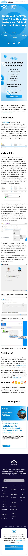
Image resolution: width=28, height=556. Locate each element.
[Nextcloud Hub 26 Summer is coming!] (4, 1)
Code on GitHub (13, 506)
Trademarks (4, 506)
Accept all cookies (14, 546)
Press (4, 501)
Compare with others (13, 510)
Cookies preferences (8, 526)
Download (13, 489)
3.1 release (6, 122)
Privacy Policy (19, 540)
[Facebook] (18, 526)
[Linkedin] (25, 526)
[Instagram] (21, 526)
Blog (5, 423)
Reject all (14, 549)
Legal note (4, 504)
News (15, 35)
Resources (13, 486)
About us (4, 490)
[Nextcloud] (9, 7)
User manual (13, 497)
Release (15, 37)
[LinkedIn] (19, 42)
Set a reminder (14, 96)
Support (23, 489)
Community (9, 423)
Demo (22, 494)
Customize (13, 552)
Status (13, 518)
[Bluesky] (14, 42)
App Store (13, 492)
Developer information (13, 503)
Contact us (22, 497)
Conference (15, 423)
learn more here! (17, 377)
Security (13, 500)
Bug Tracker (22, 500)
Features (4, 512)
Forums (22, 492)
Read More (6, 445)
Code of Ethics (4, 518)
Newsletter (13, 516)
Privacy (4, 498)
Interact (23, 486)
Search (13, 513)
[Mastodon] (9, 42)
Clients (15, 34)
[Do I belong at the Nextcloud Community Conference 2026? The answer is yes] (13, 413)
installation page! (7, 112)
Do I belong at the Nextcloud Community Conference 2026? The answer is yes (12, 429)
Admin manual (13, 494)
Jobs (4, 493)
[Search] (22, 480)
